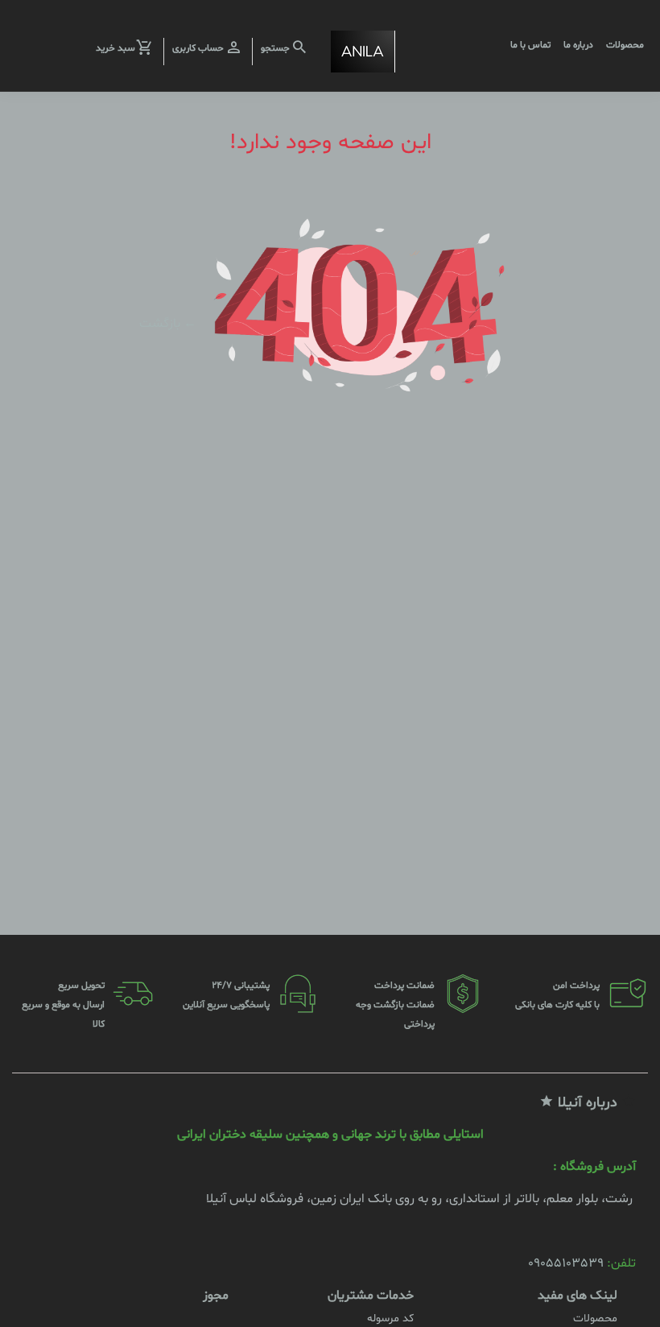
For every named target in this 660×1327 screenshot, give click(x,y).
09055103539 (566, 1263)
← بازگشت (167, 323)
